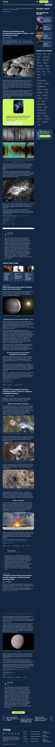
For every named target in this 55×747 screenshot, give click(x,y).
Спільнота (44, 1)
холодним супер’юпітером (20, 586)
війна (38, 95)
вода (47, 92)
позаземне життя (41, 110)
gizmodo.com (13, 672)
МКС (44, 71)
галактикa (44, 95)
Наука (11, 4)
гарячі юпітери (10, 677)
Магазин (42, 4)
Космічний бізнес (32, 4)
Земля (47, 68)
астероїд (45, 89)
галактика (39, 98)
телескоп (39, 118)
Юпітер (24, 677)
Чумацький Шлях (41, 86)
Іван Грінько (8, 37)
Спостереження (20, 4)
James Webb (20, 360)
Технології (14, 4)
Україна (26, 4)
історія (38, 124)
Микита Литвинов (10, 395)
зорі (38, 101)
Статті (7, 4)
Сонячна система (41, 80)
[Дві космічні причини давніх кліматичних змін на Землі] (39, 19)
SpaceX (39, 62)
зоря (46, 98)
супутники (45, 116)
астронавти (40, 92)
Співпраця (38, 4)
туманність (47, 118)
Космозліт (48, 4)
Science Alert (13, 219)
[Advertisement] (18, 22)
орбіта (45, 107)
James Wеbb (46, 57)
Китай (38, 71)
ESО (49, 54)
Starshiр (45, 62)
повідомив (19, 406)
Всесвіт (47, 65)
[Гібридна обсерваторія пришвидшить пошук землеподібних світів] (39, 27)
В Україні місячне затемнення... (46, 44)
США (44, 74)
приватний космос (41, 113)
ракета (39, 116)
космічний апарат (41, 104)
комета (43, 101)
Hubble (38, 57)
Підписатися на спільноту (14, 123)
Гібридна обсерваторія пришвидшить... (47, 28)
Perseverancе (45, 59)
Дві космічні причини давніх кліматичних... (47, 20)
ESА (44, 54)
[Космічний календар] (37, 1)
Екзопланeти (18, 677)
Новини (4, 4)
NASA (38, 59)
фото (38, 121)
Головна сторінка (6, 8)
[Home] (5, 1)
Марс (48, 71)
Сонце (38, 77)
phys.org (12, 380)
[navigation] (49, 1)
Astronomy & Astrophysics (12, 590)
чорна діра (44, 121)
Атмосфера (40, 65)
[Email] (7, 235)
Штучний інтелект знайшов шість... (47, 37)
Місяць (38, 74)
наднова (39, 107)
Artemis (39, 54)
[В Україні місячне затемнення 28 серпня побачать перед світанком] (39, 44)
